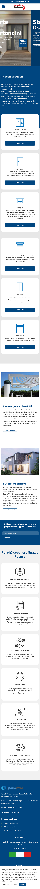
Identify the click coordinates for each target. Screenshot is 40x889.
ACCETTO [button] (22, 884)
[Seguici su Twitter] (21, 865)
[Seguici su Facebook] (16, 865)
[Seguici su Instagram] (19, 865)
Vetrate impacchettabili (11, 823)
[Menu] (3, 6)
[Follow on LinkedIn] (23, 865)
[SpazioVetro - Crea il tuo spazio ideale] (20, 6)
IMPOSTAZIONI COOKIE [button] (10, 885)
